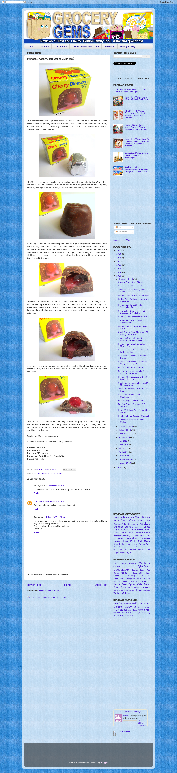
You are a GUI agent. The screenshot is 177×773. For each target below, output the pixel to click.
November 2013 (126, 426)
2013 (118, 276)
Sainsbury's (136, 587)
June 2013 (123, 445)
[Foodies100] (119, 733)
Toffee (127, 616)
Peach (123, 613)
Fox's (142, 570)
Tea (148, 550)
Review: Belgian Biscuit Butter (131, 401)
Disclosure (109, 46)
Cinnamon (118, 607)
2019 (118, 254)
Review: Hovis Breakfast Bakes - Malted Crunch (132, 345)
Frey (148, 570)
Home (30, 46)
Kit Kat (142, 575)
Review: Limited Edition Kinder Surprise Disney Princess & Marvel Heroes (136, 127)
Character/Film (119, 524)
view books (143, 726)
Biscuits (146, 517)
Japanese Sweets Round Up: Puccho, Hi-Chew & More (131, 339)
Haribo (123, 572)
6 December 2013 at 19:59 (56, 501)
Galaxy (116, 573)
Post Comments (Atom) (49, 590)
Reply (36, 493)
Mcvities (116, 582)
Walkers (117, 593)
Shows (115, 550)
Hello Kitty (132, 573)
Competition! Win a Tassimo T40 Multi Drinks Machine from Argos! (131, 90)
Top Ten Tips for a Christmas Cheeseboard (130, 321)
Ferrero (135, 570)
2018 (118, 258)
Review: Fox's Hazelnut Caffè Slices (133, 295)
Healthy (126, 536)
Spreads (132, 550)
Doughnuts (138, 530)
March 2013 (124, 456)
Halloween (118, 536)
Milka (125, 581)
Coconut (130, 606)
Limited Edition (129, 541)
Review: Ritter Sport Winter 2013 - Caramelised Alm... (133, 378)
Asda (123, 563)
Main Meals (144, 541)
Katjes (125, 576)
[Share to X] (69, 469)
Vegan (116, 553)
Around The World (82, 46)
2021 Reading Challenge (130, 711)
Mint (148, 609)
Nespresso (144, 581)
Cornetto (117, 566)
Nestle (116, 584)
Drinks (147, 529)
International (56, 473)
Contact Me (60, 46)
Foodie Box (127, 532)
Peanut (129, 612)
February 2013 (125, 459)
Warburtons (127, 593)
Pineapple (137, 613)
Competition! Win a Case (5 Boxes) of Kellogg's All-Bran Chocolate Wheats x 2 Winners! (137, 142)
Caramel (139, 603)
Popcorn (123, 547)
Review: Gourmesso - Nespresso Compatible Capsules (132, 363)
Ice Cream (145, 535)
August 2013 (124, 437)
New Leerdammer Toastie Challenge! (129, 396)
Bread (116, 520)
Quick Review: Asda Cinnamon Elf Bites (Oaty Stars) (133, 333)
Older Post (101, 584)
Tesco (139, 590)
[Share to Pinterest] (75, 469)
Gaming (138, 533)
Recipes (139, 547)
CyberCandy (144, 566)
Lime (135, 610)
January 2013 (125, 463)
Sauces (147, 547)
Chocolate (45, 473)
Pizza (115, 547)
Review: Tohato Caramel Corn (131, 367)
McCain (147, 579)
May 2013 (123, 448)
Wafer (122, 553)
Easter (116, 533)
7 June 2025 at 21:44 (55, 517)
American (117, 517)
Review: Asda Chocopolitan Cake (132, 317)
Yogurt (128, 552)
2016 (118, 265)
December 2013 (126, 279)
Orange (116, 613)
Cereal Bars (144, 520)
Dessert (129, 530)
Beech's (132, 564)
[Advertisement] (130, 200)
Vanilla (133, 615)
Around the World (132, 517)
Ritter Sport (119, 587)
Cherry (37, 473)
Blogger (104, 763)
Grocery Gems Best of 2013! (130, 282)
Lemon (130, 610)
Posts (119, 227)
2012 (118, 467)
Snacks (123, 549)
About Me (43, 46)
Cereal (132, 520)
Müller (134, 581)
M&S (122, 578)
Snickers (146, 587)
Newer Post (34, 584)
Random (131, 547)
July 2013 (123, 441)
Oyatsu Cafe (144, 544)
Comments (122, 232)
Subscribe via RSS (121, 240)
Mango (141, 609)
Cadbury (144, 563)
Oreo (124, 584)
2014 (118, 272)
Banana (123, 603)
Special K (116, 590)
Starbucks (124, 590)
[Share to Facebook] (72, 469)
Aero (115, 564)
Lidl (148, 576)
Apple (115, 603)
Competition (137, 527)
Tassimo (132, 590)
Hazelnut (122, 609)
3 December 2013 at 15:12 (58, 486)
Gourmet (146, 533)
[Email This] (64, 469)
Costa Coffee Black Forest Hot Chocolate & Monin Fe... (131, 312)
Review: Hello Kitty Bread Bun (131, 286)
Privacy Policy (127, 46)
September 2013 (126, 434)
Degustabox (119, 529)
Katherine (126, 715)
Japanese (145, 538)
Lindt (115, 579)
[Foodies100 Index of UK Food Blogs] (124, 731)
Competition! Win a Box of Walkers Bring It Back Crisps (137, 98)
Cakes (124, 520)
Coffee (127, 526)
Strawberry (118, 615)
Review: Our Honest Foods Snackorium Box (130, 306)
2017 (118, 261)
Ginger (140, 607)
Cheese (131, 524)
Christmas (118, 526)
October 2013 (125, 430)
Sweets (141, 549)
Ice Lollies (118, 538)
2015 (118, 269)
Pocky (147, 584)
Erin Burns (39, 501)
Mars (139, 578)
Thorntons (146, 590)
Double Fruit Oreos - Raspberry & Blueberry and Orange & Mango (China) (137, 169)
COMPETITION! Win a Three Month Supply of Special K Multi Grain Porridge (135, 114)
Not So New (132, 544)
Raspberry (145, 613)
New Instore (119, 544)
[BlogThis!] (67, 469)
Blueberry (131, 603)
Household (135, 536)
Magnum (131, 579)
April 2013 (123, 452)
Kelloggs (117, 541)
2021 (118, 250)
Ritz (129, 587)
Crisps (147, 526)
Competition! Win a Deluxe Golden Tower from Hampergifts (136, 155)
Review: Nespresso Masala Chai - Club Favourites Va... (133, 372)
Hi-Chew (141, 573)
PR (97, 46)
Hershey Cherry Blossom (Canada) (133, 416)
